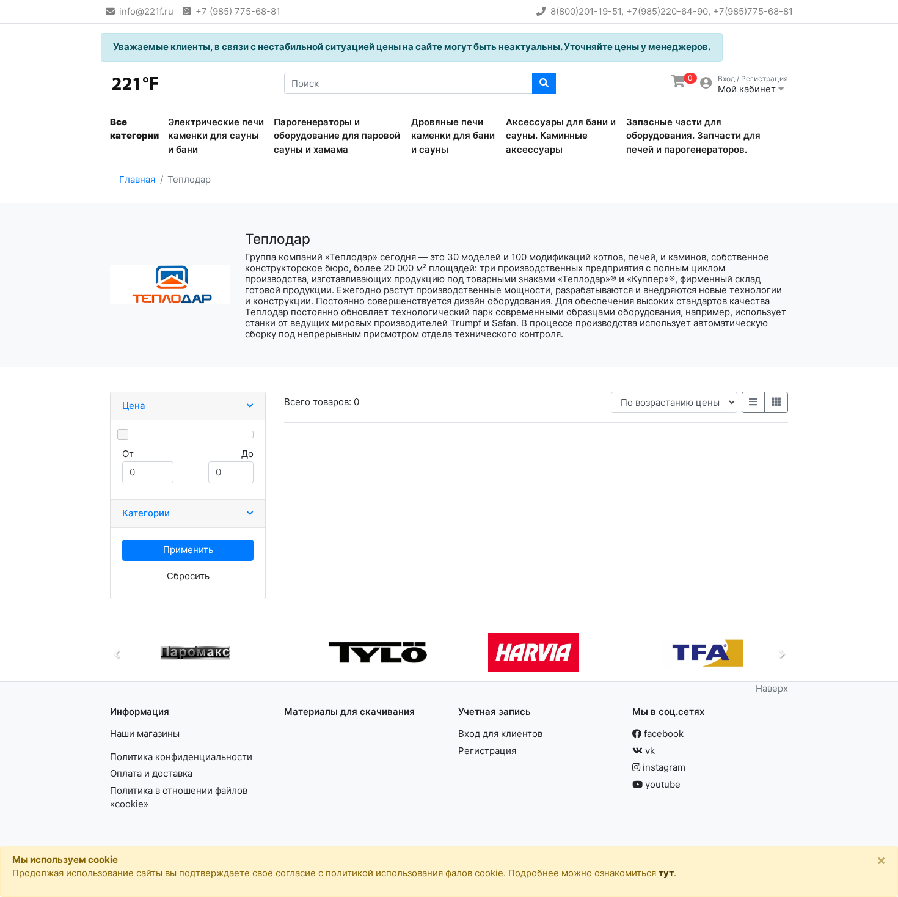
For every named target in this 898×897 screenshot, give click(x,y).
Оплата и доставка (151, 773)
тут (666, 873)
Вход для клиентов (500, 733)
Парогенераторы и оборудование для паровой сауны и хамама (337, 135)
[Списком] (753, 403)
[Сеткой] (776, 403)
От (128, 453)
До (247, 453)
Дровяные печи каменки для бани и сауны (453, 135)
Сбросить (188, 576)
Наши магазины (145, 733)
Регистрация (487, 750)
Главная (137, 179)
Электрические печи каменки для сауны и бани (216, 135)
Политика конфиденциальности (181, 757)
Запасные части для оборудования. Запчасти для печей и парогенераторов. (693, 135)
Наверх (772, 688)
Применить (188, 549)
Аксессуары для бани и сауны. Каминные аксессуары (561, 135)
